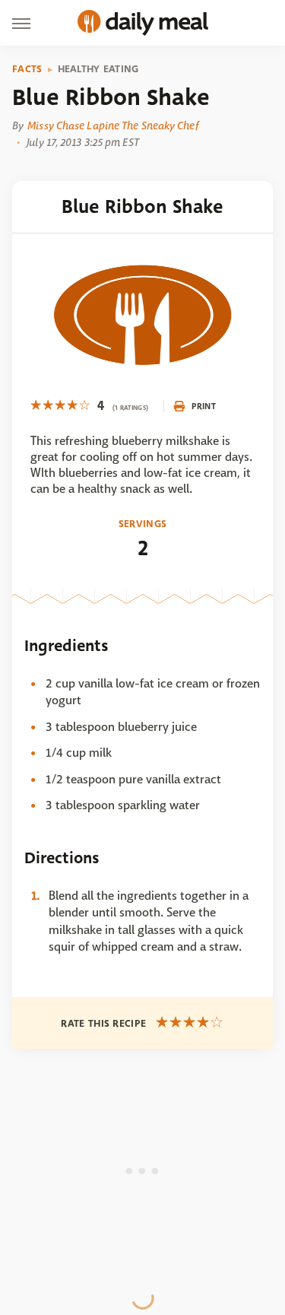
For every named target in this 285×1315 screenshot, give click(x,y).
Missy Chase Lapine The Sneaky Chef (112, 125)
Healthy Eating (98, 69)
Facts (27, 69)
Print (204, 406)
